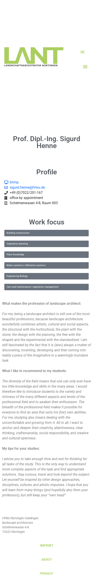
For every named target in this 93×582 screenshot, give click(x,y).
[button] (85, 66)
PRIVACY (46, 574)
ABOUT (46, 559)
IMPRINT (46, 545)
